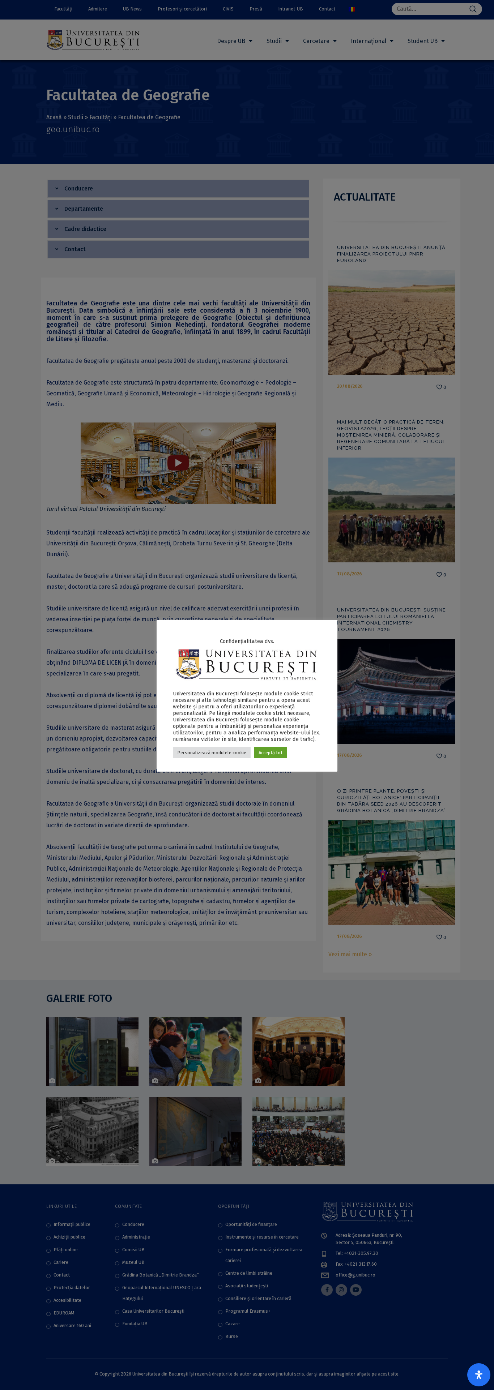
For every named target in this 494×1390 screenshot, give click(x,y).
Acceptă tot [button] (270, 752)
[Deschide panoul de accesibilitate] (478, 1374)
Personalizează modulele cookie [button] (211, 752)
